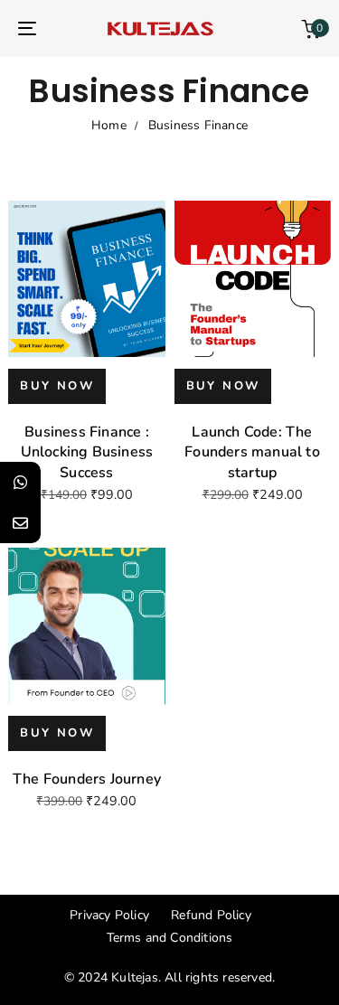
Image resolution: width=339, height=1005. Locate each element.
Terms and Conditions (170, 937)
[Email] (20, 522)
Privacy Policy (109, 915)
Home (109, 125)
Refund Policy (211, 915)
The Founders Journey (87, 779)
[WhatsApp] (20, 482)
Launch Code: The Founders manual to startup (252, 452)
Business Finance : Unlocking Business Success (87, 452)
